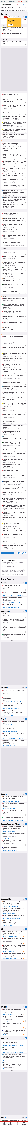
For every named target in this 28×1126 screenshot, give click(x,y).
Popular (10, 16)
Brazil (4, 694)
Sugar (4, 715)
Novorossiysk (6, 1060)
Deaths (10, 943)
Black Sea (5, 638)
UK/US (4, 951)
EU (15, 1028)
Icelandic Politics (6, 1028)
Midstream (12, 1052)
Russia (13, 831)
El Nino (15, 820)
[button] (15, 17)
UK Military (11, 936)
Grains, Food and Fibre (10, 10)
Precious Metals (14, 906)
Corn (8, 623)
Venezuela (12, 1034)
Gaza (20, 7)
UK (12, 7)
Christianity (5, 943)
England (14, 943)
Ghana (16, 590)
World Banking (16, 958)
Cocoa (17, 10)
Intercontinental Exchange (8, 590)
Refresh (24, 1124)
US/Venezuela (6, 1034)
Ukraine (8, 838)
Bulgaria (5, 1045)
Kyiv (12, 838)
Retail (11, 958)
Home (2, 7)
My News (10, 1124)
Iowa (4, 745)
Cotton (4, 632)
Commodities (20, 602)
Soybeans (22, 10)
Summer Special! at (13, 1)
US (13, 951)
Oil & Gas (8, 906)
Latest (6, 16)
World (16, 7)
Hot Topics (8, 7)
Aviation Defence (11, 1045)
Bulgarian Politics (19, 1045)
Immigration (9, 951)
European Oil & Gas (19, 1052)
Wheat (2, 10)
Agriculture (18, 918)
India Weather (20, 820)
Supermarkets (6, 958)
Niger (4, 1021)
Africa (13, 1021)
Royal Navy (5, 936)
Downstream (6, 1052)
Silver (4, 906)
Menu (17, 1124)
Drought (5, 731)
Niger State (8, 1021)
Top (3, 16)
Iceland (12, 1028)
